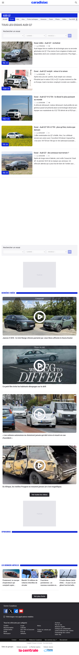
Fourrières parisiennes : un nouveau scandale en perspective (48, 583)
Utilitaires (23, 633)
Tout (72, 19)
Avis (17, 19)
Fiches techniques (32, 19)
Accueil (5, 19)
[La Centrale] (28, 652)
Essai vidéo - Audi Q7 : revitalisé (47, 43)
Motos (39, 625)
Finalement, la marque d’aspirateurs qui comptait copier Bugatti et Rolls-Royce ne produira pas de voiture (11, 583)
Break (5, 631)
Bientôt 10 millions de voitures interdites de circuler (30, 582)
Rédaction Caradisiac (35, 640)
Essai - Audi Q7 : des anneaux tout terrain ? (51, 153)
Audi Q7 (6, 15)
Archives (57, 623)
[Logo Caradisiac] (39, 4)
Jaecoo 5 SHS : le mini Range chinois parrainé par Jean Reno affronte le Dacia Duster (38, 338)
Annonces (43, 19)
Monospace (7, 633)
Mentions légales (60, 626)
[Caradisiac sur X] (11, 611)
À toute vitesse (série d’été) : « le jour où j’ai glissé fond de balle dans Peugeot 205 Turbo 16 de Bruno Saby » (68, 583)
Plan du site (58, 625)
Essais (12, 19)
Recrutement (63, 640)
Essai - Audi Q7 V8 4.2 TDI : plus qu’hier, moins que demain (54, 128)
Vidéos (64, 19)
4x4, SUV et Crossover (27, 629)
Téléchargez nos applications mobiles (19, 617)
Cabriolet (23, 627)
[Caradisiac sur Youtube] (21, 611)
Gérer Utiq (58, 634)
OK (70, 36)
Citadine (6, 625)
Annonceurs (22, 640)
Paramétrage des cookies (62, 632)
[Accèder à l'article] (39, 316)
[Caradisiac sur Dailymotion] (16, 611)
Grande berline (8, 629)
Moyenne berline (8, 627)
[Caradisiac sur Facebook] (6, 611)
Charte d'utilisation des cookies (64, 630)
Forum (51, 19)
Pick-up (22, 631)
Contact (14, 640)
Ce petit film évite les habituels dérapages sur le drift (24, 386)
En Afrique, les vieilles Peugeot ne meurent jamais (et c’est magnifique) (32, 487)
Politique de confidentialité (63, 628)
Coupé (22, 625)
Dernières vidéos (8, 293)
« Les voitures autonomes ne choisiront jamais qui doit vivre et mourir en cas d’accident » (34, 436)
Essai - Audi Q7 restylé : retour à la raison (51, 71)
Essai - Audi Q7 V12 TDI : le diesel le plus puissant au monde (54, 98)
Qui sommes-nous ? (51, 640)
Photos (57, 19)
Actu (23, 19)
